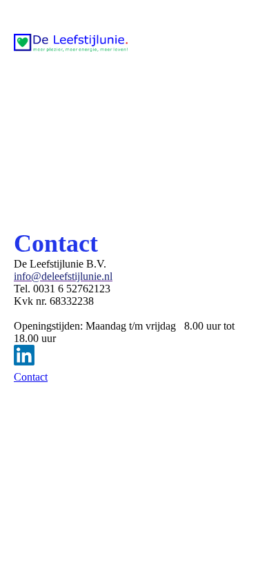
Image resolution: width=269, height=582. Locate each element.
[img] (71, 42)
